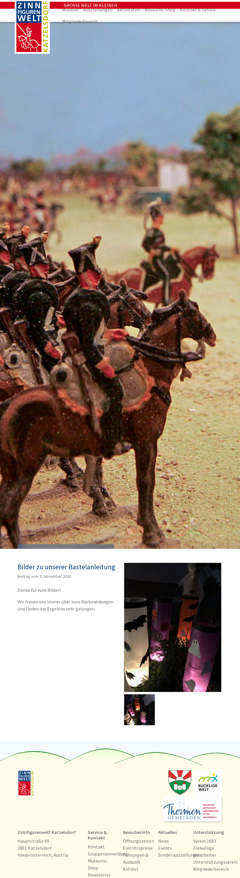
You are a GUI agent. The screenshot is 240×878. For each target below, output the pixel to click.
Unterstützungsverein (215, 862)
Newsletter (99, 875)
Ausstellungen (97, 10)
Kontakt (96, 847)
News (163, 841)
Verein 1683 (204, 841)
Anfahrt (131, 869)
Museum (70, 10)
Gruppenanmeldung (108, 854)
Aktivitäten (128, 10)
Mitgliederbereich (80, 21)
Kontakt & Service (198, 10)
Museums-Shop (160, 10)
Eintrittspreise (138, 848)
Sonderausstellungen (179, 855)
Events (165, 848)
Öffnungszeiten (138, 841)
